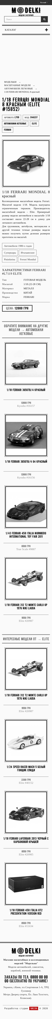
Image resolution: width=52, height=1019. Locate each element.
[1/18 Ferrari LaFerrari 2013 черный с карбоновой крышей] (26, 812)
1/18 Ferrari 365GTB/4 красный (26, 390)
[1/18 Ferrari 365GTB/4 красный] (26, 363)
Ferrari (7, 129)
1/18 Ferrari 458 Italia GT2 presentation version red (26, 911)
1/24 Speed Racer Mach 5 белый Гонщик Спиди (26, 768)
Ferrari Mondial (28, 259)
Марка (6, 297)
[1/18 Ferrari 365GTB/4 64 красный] (26, 435)
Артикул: (11, 117)
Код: (31, 117)
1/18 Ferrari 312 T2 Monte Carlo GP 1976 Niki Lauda (26, 606)
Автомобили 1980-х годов (18, 246)
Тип (4, 279)
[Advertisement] (26, 58)
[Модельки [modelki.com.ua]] (26, 11)
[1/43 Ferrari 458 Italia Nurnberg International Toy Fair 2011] (26, 507)
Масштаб (7, 284)
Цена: (10, 308)
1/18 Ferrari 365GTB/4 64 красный (26, 462)
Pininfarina (9, 259)
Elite (34, 123)
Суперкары (10, 252)
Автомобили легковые (15, 123)
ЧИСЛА (33, 1008)
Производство (10, 292)
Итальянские (28, 252)
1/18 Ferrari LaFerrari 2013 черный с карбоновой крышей (26, 840)
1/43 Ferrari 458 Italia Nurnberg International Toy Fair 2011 (26, 534)
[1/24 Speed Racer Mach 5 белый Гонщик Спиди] (26, 740)
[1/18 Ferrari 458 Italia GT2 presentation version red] (26, 884)
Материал (7, 288)
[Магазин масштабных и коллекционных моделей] (26, 952)
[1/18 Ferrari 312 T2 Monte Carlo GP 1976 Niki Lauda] (26, 578)
